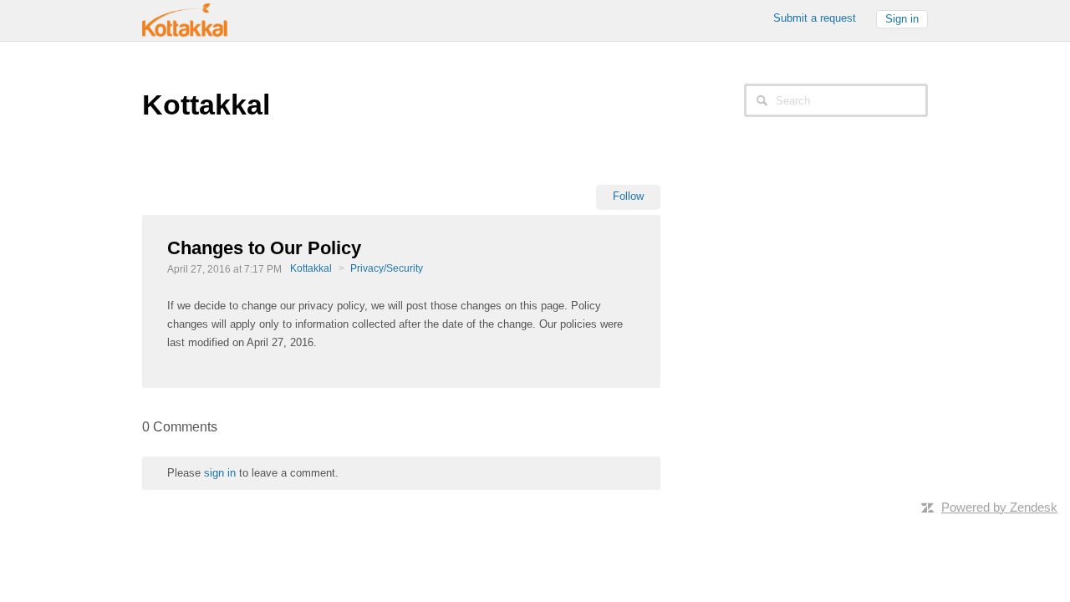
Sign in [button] (902, 19)
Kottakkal (311, 268)
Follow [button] (628, 196)
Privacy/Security (386, 268)
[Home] (184, 19)
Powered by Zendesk (999, 507)
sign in (220, 473)
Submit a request (814, 18)
